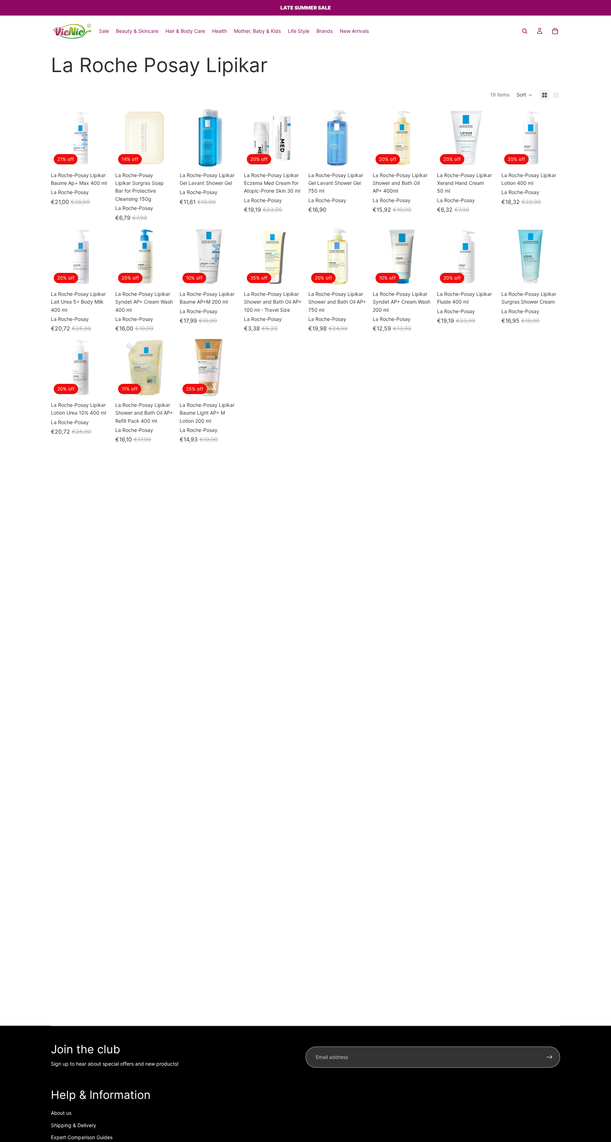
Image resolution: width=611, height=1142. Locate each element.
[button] (525, 95)
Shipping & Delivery (73, 1125)
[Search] (525, 31)
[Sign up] (549, 1057)
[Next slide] (102, 138)
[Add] (98, 156)
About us (61, 1113)
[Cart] (555, 31)
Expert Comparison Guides (81, 1137)
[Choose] (227, 156)
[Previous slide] (58, 138)
